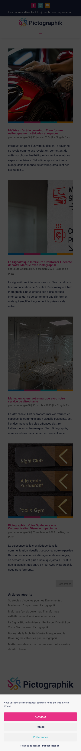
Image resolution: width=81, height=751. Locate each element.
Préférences (40, 737)
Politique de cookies (30, 745)
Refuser (40, 727)
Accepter (40, 716)
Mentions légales (50, 745)
